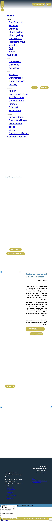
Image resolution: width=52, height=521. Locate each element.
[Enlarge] (45, 205)
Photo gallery (36, 334)
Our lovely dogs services (35, 329)
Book (48, 4)
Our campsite (16, 249)
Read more (10, 386)
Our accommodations (16, 253)
